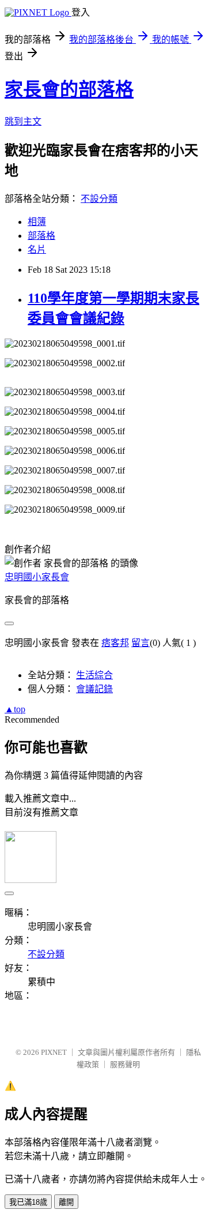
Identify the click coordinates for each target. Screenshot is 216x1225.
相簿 (37, 222)
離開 (66, 1202)
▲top (15, 709)
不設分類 (99, 199)
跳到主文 (23, 121)
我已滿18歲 (28, 1202)
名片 (37, 249)
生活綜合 (94, 675)
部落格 (41, 236)
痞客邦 (115, 643)
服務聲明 (125, 1064)
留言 (140, 643)
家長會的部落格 (69, 89)
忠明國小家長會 (37, 577)
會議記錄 (94, 689)
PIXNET (54, 1052)
